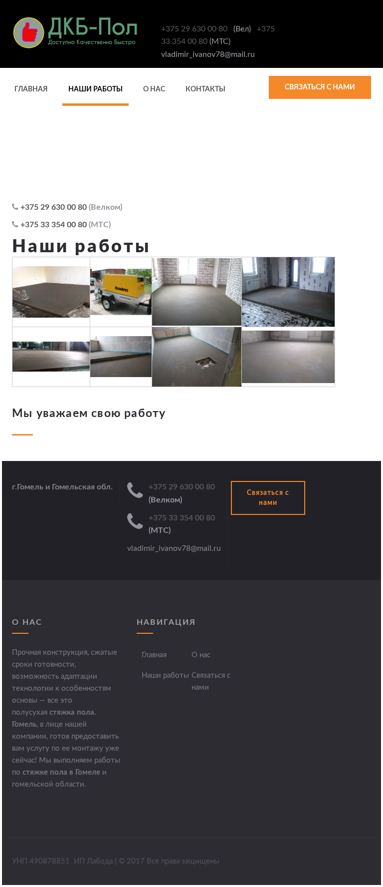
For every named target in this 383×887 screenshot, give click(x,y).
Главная (31, 89)
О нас (154, 89)
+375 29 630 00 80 (195, 29)
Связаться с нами (320, 87)
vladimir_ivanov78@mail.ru (174, 548)
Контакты (205, 89)
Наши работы (95, 89)
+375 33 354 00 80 (54, 225)
